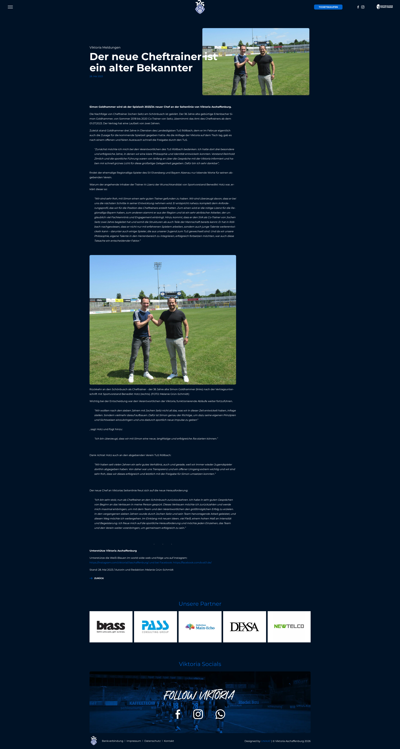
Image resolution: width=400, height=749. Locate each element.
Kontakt (169, 740)
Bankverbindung (112, 740)
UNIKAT (266, 741)
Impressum (134, 740)
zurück (99, 578)
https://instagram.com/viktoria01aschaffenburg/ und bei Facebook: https (135, 562)
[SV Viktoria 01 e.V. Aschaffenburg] (200, 7)
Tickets (328, 7)
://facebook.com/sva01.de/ (196, 562)
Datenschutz (152, 740)
